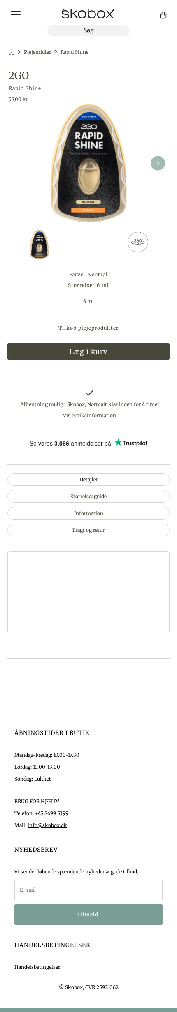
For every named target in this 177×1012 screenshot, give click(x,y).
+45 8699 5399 (51, 813)
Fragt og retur (88, 530)
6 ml (88, 301)
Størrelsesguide (88, 496)
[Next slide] (158, 163)
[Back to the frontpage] (12, 52)
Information (88, 513)
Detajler (88, 479)
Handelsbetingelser (37, 967)
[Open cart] (163, 15)
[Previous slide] (19, 163)
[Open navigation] (16, 14)
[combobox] (88, 30)
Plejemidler (37, 52)
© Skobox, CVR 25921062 (89, 987)
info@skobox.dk (47, 825)
